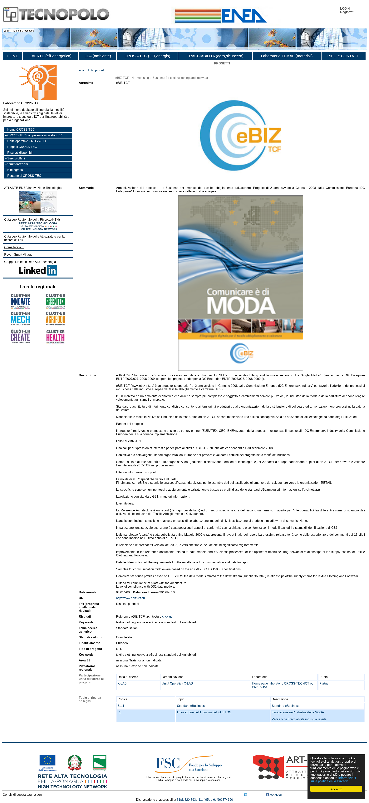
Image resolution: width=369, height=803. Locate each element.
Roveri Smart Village (18, 254)
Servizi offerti (16, 158)
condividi (275, 795)
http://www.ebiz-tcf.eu (130, 598)
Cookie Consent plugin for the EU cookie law (336, 795)
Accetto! (336, 788)
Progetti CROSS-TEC (22, 146)
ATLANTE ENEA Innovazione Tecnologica (33, 187)
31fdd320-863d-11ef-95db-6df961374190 (205, 799)
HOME (12, 56)
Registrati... (348, 12)
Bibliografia (15, 170)
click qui (167, 616)
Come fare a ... (14, 247)
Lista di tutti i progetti (91, 70)
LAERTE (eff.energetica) (50, 56)
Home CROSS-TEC (21, 129)
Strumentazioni (17, 164)
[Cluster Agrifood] (55, 325)
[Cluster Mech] (20, 325)
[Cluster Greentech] (55, 307)
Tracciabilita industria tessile (307, 719)
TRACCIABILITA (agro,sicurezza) (215, 56)
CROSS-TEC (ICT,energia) (147, 56)
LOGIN (345, 8)
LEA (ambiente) (98, 56)
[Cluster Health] (55, 343)
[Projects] (240, 135)
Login (6, 30)
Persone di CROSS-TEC (24, 175)
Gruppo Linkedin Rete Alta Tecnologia (30, 261)
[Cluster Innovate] (20, 307)
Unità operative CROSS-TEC (27, 141)
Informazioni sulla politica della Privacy (333, 779)
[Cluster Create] (20, 343)
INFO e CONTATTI (343, 56)
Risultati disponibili (20, 152)
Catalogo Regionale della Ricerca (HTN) (32, 219)
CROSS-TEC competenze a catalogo (33, 135)
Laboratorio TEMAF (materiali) (287, 56)
